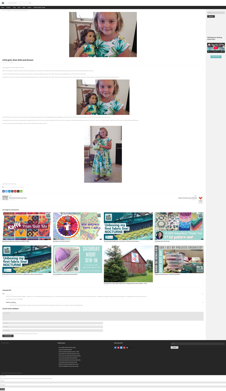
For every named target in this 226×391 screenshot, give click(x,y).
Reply (203, 293)
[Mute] (221, 51)
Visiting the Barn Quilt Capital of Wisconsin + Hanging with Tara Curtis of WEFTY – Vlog (125, 283)
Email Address (2, 384)
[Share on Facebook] (3, 191)
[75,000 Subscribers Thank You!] (179, 226)
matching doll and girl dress (14, 187)
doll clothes (5, 187)
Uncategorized (11, 62)
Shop (19, 7)
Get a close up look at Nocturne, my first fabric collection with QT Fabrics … (122, 241)
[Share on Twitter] (6, 191)
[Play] (208, 51)
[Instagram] (130, 347)
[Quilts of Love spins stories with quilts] (154, 200)
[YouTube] (118, 347)
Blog (14, 7)
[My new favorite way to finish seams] (52, 197)
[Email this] (21, 191)
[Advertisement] (216, 27)
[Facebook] (115, 347)
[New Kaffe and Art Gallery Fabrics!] (77, 226)
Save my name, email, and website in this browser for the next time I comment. (20, 333)
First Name (2, 380)
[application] (216, 48)
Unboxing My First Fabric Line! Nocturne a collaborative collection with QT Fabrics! (22, 274)
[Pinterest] (124, 347)
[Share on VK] (18, 191)
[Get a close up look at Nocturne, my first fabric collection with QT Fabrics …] (128, 226)
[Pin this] (15, 191)
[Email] (127, 347)
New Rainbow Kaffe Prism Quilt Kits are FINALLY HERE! (15, 241)
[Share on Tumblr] (12, 191)
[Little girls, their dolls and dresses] (77, 259)
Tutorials (8, 7)
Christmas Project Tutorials (39, 7)
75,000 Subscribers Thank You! (162, 241)
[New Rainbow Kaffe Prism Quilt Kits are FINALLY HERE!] (26, 226)
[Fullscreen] (223, 51)
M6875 (9, 187)
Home (2, 7)
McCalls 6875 (21, 187)
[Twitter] (121, 347)
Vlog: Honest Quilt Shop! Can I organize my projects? (167, 274)
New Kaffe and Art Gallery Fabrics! (61, 241)
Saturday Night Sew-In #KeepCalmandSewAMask (65, 274)
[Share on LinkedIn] (9, 191)
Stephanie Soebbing (11, 302)
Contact (29, 7)
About (24, 7)
